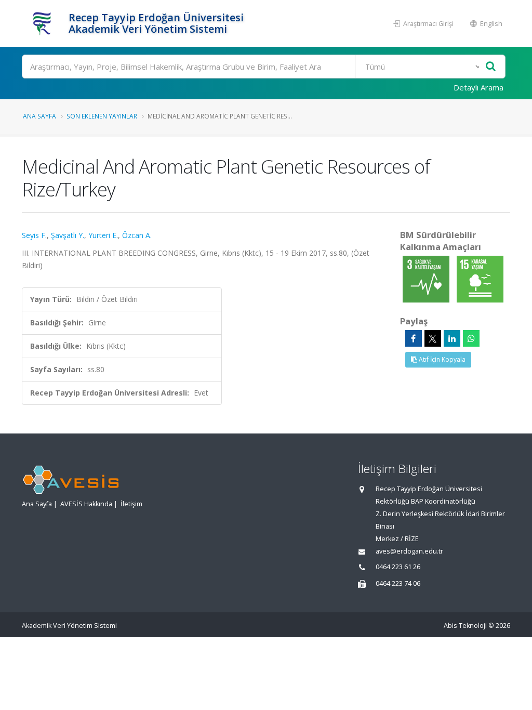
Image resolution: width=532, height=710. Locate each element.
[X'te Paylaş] (432, 338)
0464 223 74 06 (398, 583)
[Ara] (490, 66)
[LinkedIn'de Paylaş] (452, 338)
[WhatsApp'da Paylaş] (471, 338)
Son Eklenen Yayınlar (101, 116)
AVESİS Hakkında (86, 503)
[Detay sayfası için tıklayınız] (427, 278)
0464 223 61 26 (398, 566)
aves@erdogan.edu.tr (409, 551)
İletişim (131, 503)
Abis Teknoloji (465, 625)
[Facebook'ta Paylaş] (413, 338)
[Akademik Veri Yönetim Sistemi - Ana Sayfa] (44, 23)
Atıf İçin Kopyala (441, 359)
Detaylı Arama (478, 87)
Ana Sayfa (39, 116)
